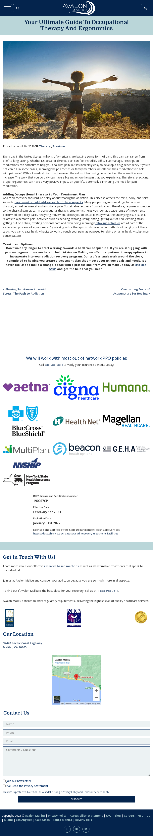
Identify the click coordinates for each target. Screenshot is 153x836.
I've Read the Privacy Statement (27, 786)
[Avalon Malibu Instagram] (76, 829)
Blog (118, 815)
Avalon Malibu (35, 815)
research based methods (61, 566)
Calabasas (42, 820)
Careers (129, 815)
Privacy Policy (70, 792)
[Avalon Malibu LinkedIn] (85, 829)
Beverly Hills (83, 820)
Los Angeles (24, 820)
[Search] (17, 8)
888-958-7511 (54, 365)
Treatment (60, 146)
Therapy (45, 146)
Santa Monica (62, 820)
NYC (140, 815)
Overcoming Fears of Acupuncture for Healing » (131, 291)
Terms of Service (92, 792)
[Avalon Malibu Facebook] (67, 829)
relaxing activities (107, 223)
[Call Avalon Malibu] (145, 8)
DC (148, 815)
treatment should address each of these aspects (49, 202)
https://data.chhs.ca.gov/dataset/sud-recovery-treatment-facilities (75, 533)
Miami (8, 820)
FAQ (108, 815)
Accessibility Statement (86, 815)
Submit (76, 799)
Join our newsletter (18, 781)
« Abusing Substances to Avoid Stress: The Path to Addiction (24, 291)
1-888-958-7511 (107, 590)
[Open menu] (7, 8)
